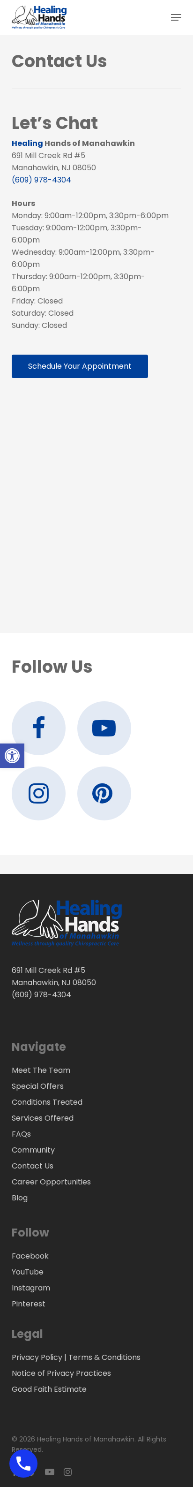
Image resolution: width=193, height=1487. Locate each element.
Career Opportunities (51, 1181)
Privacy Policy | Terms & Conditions (76, 1357)
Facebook (30, 1256)
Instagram (31, 1287)
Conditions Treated (47, 1102)
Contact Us (32, 1166)
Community (33, 1150)
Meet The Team (41, 1070)
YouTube (28, 1272)
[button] (176, 17)
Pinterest (28, 1303)
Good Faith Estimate (49, 1389)
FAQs (21, 1134)
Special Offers (38, 1086)
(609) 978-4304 (41, 179)
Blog (20, 1197)
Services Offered (43, 1118)
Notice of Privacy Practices (61, 1373)
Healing (27, 143)
